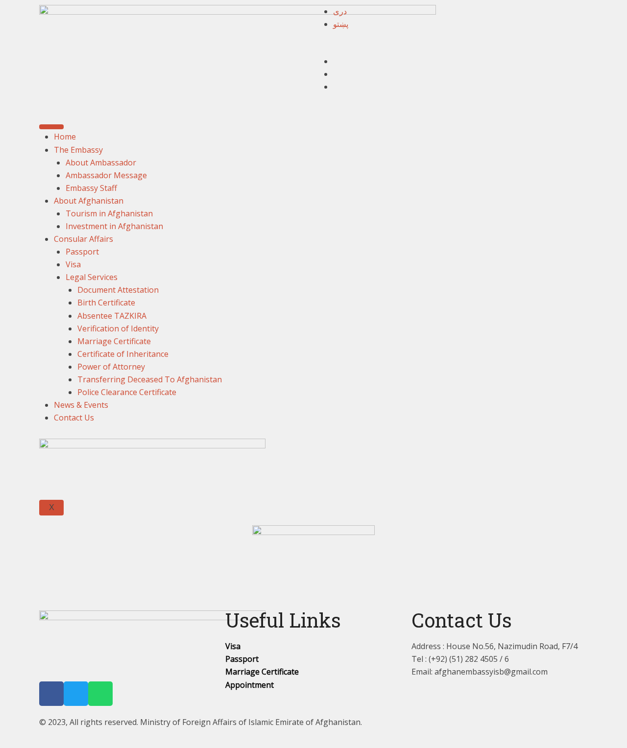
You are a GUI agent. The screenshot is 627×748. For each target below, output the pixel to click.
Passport (82, 251)
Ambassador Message (106, 175)
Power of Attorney (111, 366)
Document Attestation (118, 289)
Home (65, 136)
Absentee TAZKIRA (111, 315)
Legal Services (92, 277)
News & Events (81, 404)
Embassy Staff (91, 188)
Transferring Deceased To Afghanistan (149, 379)
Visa (73, 264)
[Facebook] (51, 693)
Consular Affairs (83, 239)
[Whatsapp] (100, 693)
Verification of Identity (118, 328)
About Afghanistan (88, 200)
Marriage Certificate (114, 341)
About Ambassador (101, 162)
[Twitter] (76, 693)
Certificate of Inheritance (123, 354)
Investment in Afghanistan (114, 226)
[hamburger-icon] (51, 126)
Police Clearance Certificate (126, 392)
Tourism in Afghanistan (109, 213)
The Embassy (78, 149)
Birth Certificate (106, 302)
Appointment (249, 684)
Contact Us (74, 417)
